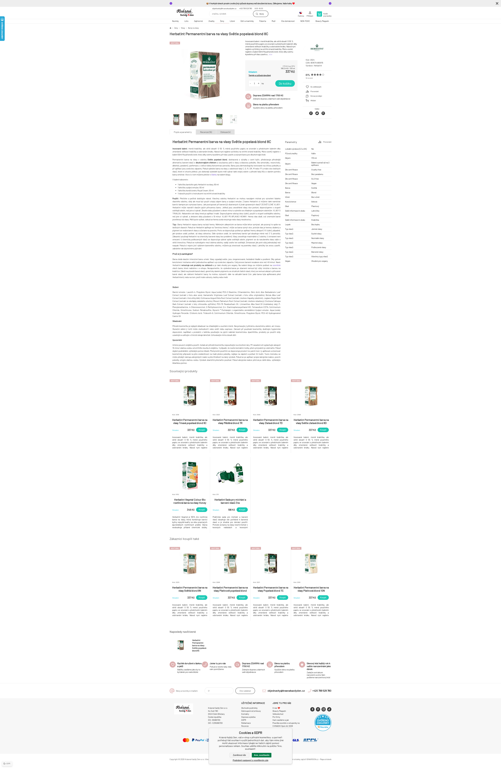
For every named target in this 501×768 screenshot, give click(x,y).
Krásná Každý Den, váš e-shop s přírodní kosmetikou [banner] (185, 13)
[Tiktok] (329, 709)
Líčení (232, 21)
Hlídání (313, 100)
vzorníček (277, 265)
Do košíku (285, 83)
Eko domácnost (288, 21)
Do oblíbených (316, 87)
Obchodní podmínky (249, 708)
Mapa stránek (325, 759)
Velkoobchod (278, 714)
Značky (211, 21)
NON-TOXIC (305, 21)
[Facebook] (312, 709)
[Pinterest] (318, 709)
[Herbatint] (317, 54)
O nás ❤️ (276, 708)
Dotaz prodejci (316, 96)
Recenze (245, 726)
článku (214, 174)
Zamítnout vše (239, 755)
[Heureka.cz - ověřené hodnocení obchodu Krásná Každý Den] (322, 730)
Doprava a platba (248, 717)
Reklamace (246, 723)
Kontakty (245, 714)
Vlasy (183, 28)
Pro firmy (276, 717)
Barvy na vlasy (193, 28)
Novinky (175, 21)
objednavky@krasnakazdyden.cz (224, 8)
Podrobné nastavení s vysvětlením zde (250, 760)
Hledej (261, 14)
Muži (274, 21)
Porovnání (315, 91)
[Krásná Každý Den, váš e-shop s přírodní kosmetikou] (170, 28)
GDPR (243, 720)
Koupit (202, 430)
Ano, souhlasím (261, 755)
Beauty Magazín (322, 21)
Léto (186, 21)
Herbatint (318, 65)
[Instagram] (323, 709)
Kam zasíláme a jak (281, 720)
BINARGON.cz (312, 759)
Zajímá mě (198, 21)
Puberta (262, 21)
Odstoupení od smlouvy (251, 711)
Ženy (222, 21)
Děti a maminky (247, 21)
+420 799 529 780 (245, 8)
